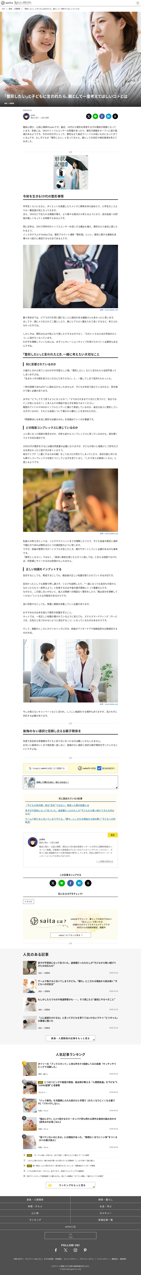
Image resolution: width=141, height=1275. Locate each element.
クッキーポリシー (103, 1259)
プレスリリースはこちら (33, 1259)
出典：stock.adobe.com (109, 310)
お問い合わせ (18, 1259)
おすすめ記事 (48, 1259)
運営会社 (115, 1259)
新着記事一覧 (105, 1219)
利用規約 (58, 1259)
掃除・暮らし (105, 1199)
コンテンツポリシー (70, 1259)
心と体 (35, 1213)
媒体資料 (123, 1259)
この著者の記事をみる (105, 861)
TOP (3, 9)
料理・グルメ (35, 1206)
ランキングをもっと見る (72, 1185)
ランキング (35, 1219)
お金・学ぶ (106, 1206)
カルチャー (106, 1213)
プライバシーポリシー (87, 1259)
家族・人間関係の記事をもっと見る (70, 1038)
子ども (29, 901)
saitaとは (70, 1226)
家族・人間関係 (14, 9)
